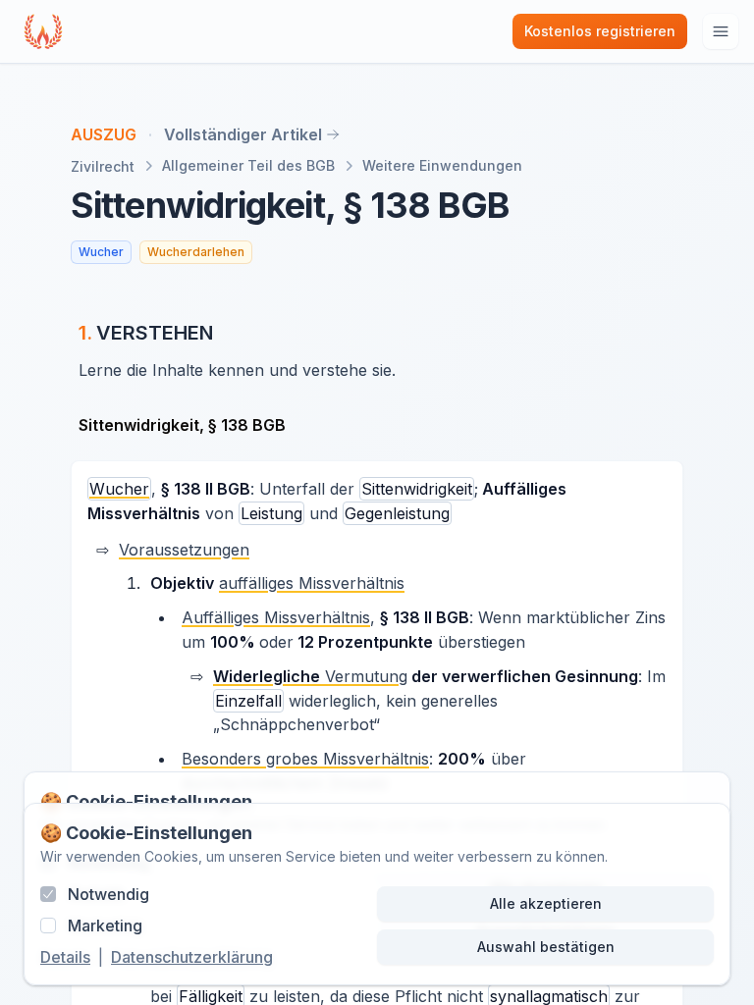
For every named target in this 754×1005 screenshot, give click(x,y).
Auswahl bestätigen (546, 946)
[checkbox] (48, 894)
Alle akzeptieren (546, 903)
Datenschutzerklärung (192, 957)
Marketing (105, 925)
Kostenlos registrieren (599, 31)
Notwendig (108, 894)
